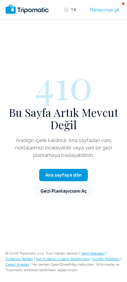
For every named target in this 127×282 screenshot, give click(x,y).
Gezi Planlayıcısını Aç (63, 191)
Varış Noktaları (93, 253)
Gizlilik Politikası (106, 259)
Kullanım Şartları (19, 259)
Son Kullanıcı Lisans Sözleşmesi (62, 259)
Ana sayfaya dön (63, 175)
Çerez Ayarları (17, 264)
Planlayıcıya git (104, 9)
